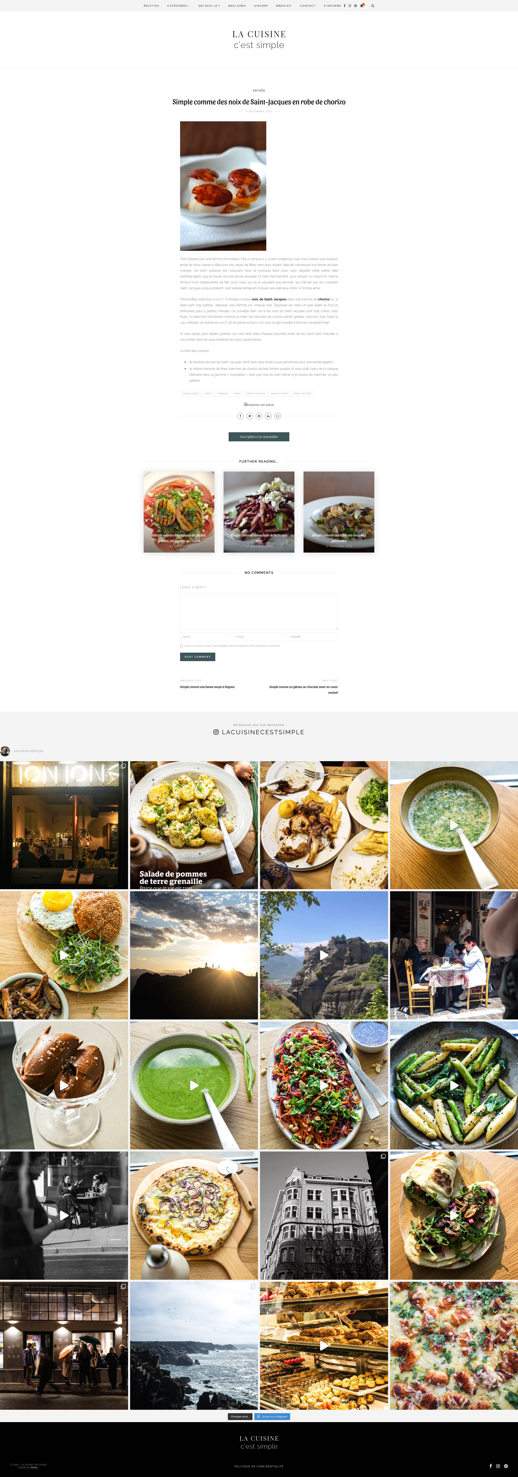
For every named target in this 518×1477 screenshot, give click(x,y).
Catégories (177, 6)
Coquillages (190, 394)
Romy (34, 1467)
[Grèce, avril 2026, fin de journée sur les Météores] (194, 955)
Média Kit (284, 6)
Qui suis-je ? (209, 6)
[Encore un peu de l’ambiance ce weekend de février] (324, 1346)
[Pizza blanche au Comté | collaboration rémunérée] (194, 1216)
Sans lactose (302, 394)
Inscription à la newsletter (259, 437)
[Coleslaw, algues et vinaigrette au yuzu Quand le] (324, 1085)
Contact (308, 6)
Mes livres (237, 6)
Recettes (151, 6)
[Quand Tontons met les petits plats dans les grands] (64, 825)
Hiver (208, 394)
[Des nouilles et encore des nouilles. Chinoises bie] (64, 1346)
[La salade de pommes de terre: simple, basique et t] (194, 825)
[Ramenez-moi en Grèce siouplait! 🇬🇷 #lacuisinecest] (324, 825)
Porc (237, 394)
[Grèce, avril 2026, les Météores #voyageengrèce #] (324, 955)
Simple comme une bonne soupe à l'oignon (207, 687)
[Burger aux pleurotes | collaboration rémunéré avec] (64, 955)
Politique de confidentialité (259, 1466)
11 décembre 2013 (259, 111)
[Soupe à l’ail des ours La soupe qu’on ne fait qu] (194, 1085)
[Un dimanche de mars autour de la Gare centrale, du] (64, 1216)
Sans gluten (279, 394)
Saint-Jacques (256, 394)
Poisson (223, 394)
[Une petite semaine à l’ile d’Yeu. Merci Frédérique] (194, 1346)
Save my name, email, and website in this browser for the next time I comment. (232, 646)
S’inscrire (332, 6)
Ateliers (261, 6)
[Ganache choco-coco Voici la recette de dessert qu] (64, 1085)
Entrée (259, 91)
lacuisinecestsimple (263, 732)
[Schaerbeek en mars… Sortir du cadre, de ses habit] (324, 1216)
